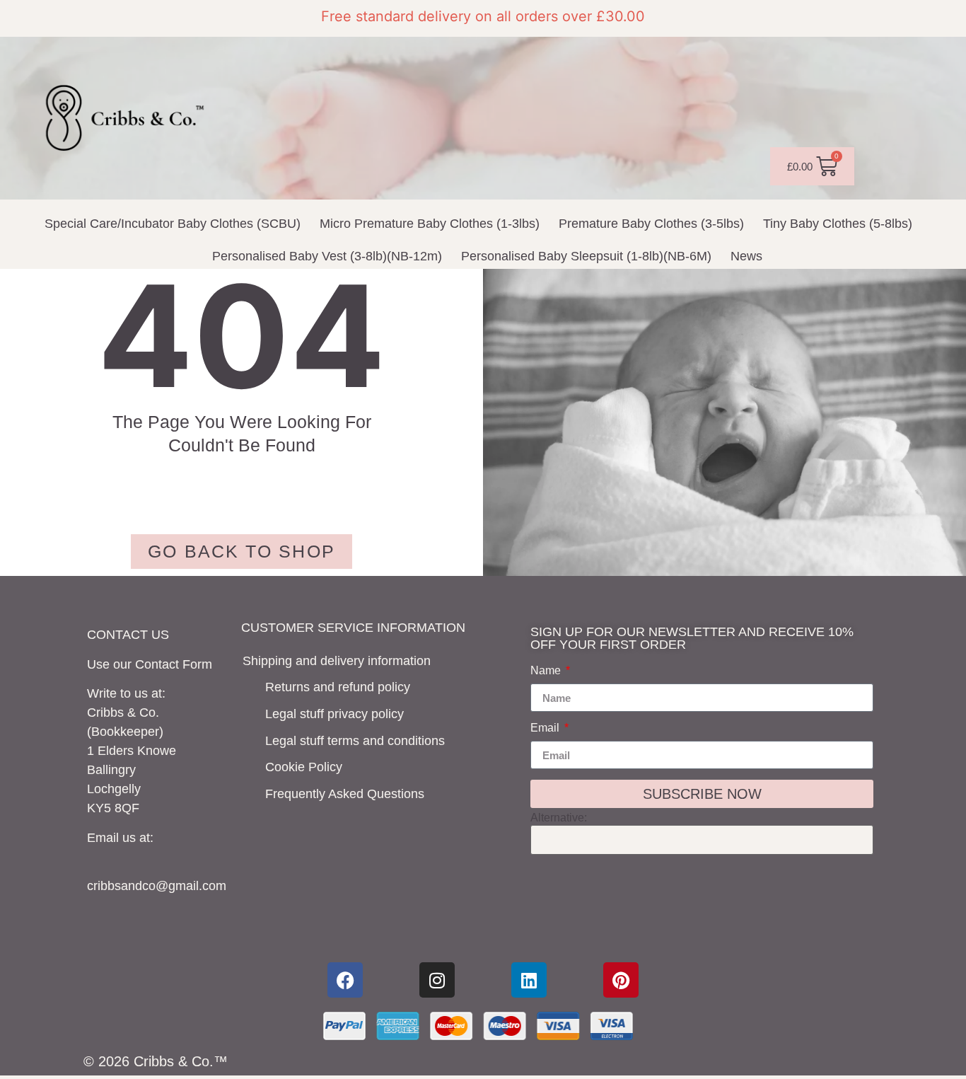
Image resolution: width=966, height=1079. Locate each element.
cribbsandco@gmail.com (156, 886)
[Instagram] (437, 980)
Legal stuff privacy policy (334, 714)
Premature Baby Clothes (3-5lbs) (651, 224)
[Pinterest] (621, 980)
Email (546, 728)
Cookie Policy (303, 767)
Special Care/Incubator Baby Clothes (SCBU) (173, 224)
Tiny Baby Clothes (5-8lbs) (837, 224)
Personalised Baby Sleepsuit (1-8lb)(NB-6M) (586, 256)
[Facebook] (345, 980)
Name (547, 670)
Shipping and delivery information (337, 661)
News (746, 256)
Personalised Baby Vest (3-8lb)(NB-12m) (327, 256)
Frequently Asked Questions (344, 794)
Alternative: (558, 818)
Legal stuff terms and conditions (355, 741)
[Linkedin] (529, 980)
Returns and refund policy (337, 687)
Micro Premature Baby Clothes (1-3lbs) (430, 224)
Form (197, 664)
